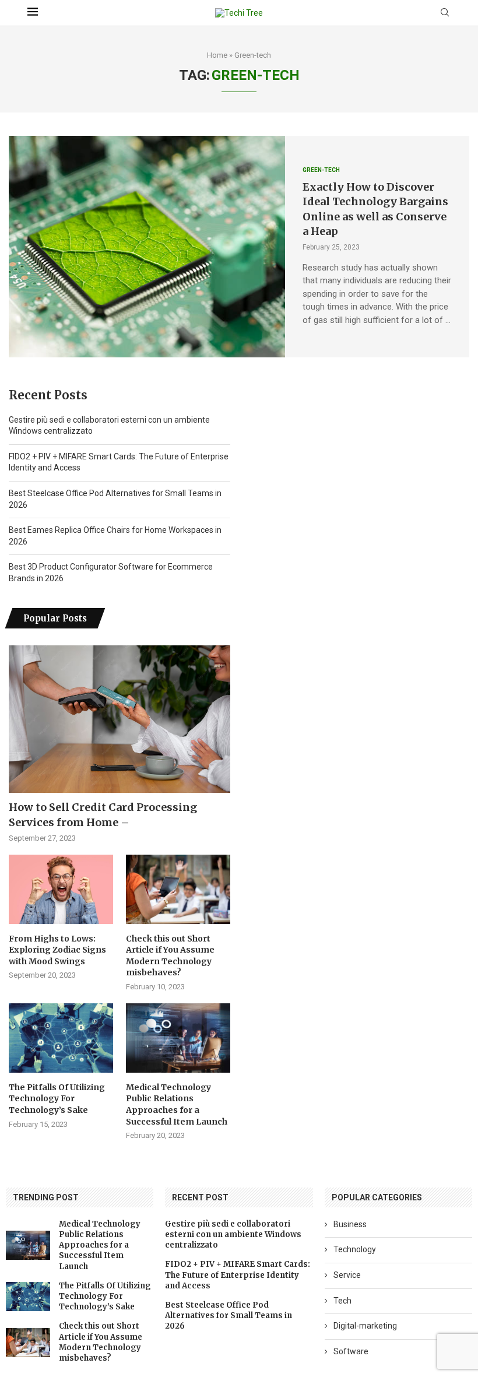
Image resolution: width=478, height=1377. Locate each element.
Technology (354, 1249)
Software (350, 1351)
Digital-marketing (365, 1325)
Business (350, 1224)
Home (217, 55)
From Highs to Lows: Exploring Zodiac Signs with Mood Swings (57, 950)
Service (347, 1275)
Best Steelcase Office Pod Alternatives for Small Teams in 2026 (228, 1315)
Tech (342, 1300)
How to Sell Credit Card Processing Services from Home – (103, 814)
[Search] (445, 12)
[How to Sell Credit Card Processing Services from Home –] (119, 719)
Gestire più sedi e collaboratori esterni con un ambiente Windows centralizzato (233, 1234)
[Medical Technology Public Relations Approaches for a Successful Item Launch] (178, 1038)
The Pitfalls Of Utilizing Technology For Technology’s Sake (57, 1098)
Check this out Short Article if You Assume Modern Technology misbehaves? (170, 955)
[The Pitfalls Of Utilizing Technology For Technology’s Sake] (61, 1038)
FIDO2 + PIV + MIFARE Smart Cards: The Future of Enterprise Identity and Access (237, 1274)
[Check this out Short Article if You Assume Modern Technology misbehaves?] (178, 889)
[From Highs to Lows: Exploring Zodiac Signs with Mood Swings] (61, 889)
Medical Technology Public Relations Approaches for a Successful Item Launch (176, 1104)
